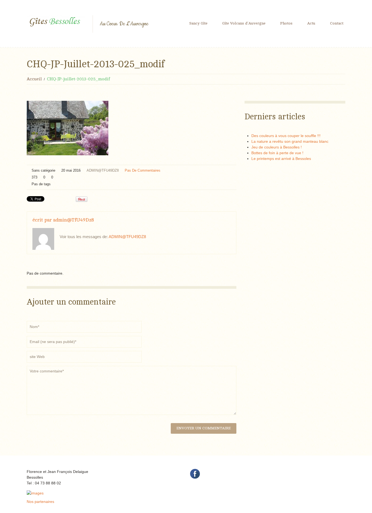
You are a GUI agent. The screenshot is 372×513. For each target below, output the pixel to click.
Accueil (34, 79)
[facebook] (195, 473)
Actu (311, 23)
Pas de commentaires (142, 170)
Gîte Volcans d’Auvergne (244, 23)
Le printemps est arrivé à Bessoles (281, 158)
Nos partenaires (40, 501)
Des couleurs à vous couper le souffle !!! (286, 135)
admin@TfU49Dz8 (103, 170)
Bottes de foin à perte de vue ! (277, 153)
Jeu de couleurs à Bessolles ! (276, 147)
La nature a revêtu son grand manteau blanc (289, 141)
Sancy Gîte (198, 23)
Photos (286, 23)
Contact (336, 23)
